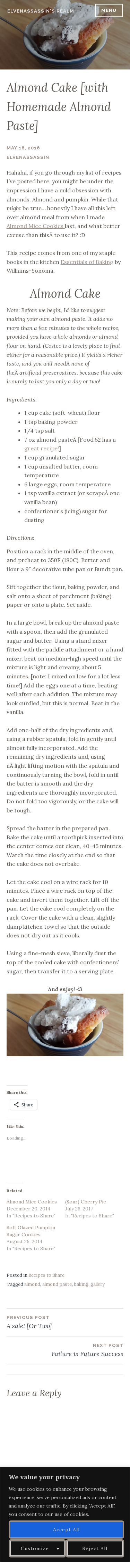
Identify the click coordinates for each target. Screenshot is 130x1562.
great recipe (41, 448)
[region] (65, 1514)
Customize (35, 1548)
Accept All (66, 1529)
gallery (97, 1284)
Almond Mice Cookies (36, 225)
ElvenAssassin (28, 157)
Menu (108, 10)
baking (81, 1284)
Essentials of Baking (87, 261)
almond (32, 1284)
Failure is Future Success (87, 1350)
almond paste (57, 1284)
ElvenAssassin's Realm (40, 11)
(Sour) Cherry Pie (85, 1202)
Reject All (94, 1548)
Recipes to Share (46, 1275)
